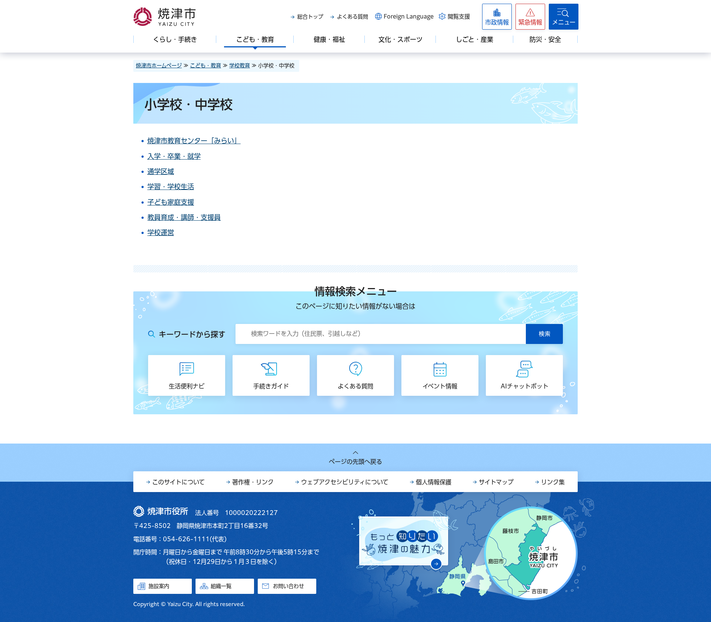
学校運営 (160, 232)
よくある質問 (352, 16)
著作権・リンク (253, 482)
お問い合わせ (288, 586)
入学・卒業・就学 (174, 156)
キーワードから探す (192, 334)
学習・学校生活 (170, 186)
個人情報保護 (433, 482)
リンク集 (553, 482)
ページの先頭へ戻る (355, 462)
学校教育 (239, 65)
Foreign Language (409, 16)
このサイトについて (178, 482)
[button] (530, 17)
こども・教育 (205, 65)
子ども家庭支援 (170, 202)
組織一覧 (221, 586)
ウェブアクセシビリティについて (344, 482)
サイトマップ (496, 482)
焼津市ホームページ (159, 65)
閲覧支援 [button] (459, 16)
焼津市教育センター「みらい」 (194, 140)
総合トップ (310, 16)
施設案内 (158, 586)
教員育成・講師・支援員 (184, 217)
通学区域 (160, 171)
